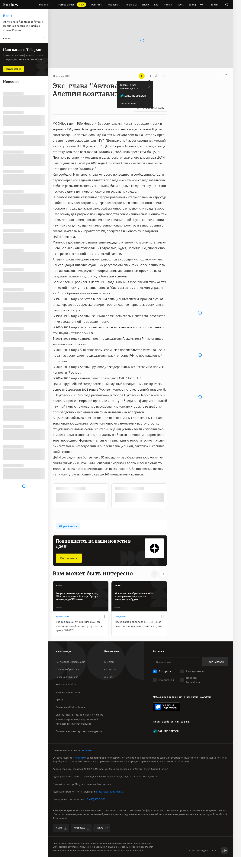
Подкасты (131, 4)
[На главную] (10, 4)
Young (192, 4)
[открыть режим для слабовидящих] (142, 64)
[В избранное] (104, 604)
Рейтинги (96, 4)
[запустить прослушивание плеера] (149, 64)
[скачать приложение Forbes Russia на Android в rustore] (166, 706)
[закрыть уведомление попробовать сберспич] (149, 74)
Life (156, 4)
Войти (214, 4)
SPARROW (79, 828)
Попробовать (128, 91)
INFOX (100, 828)
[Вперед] (173, 484)
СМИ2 (59, 828)
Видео (145, 4)
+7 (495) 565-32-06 (95, 799)
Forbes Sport (62, 604)
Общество (120, 604)
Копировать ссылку (153, 95)
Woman (167, 4)
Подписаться (68, 546)
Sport (180, 4)
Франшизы (114, 4)
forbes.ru (87, 750)
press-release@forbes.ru (109, 791)
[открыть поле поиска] (227, 5)
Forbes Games (71, 4)
